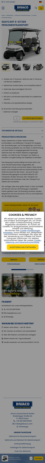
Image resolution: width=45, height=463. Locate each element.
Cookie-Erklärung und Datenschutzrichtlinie (24, 241)
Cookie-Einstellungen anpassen (21, 231)
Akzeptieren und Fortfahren (23, 247)
